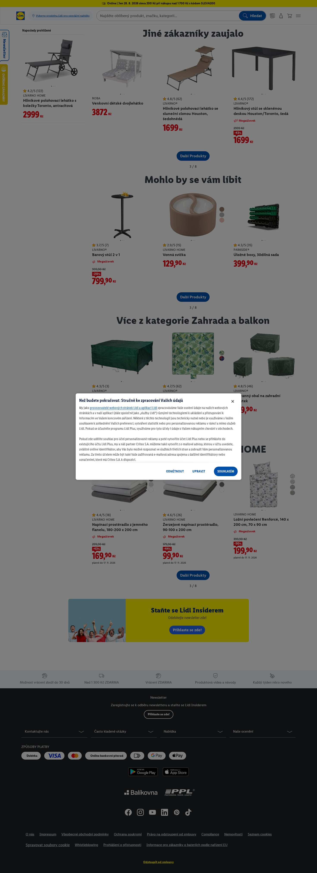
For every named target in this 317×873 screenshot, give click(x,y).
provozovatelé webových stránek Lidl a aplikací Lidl (123, 408)
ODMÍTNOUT (175, 471)
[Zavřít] (232, 401)
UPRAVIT (198, 471)
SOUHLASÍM (225, 471)
